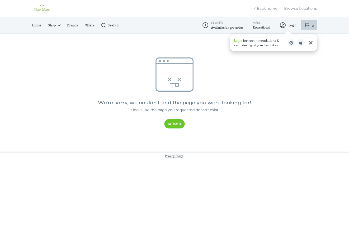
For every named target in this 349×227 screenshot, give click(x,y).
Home (36, 25)
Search (113, 25)
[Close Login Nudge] (310, 42)
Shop (52, 25)
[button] (273, 42)
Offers (90, 25)
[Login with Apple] (301, 43)
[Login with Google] (291, 43)
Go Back (174, 124)
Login (292, 25)
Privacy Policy (174, 156)
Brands (72, 25)
